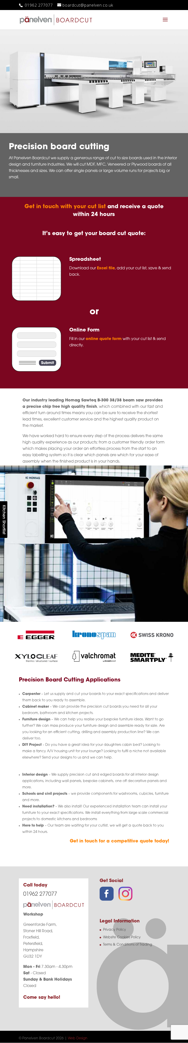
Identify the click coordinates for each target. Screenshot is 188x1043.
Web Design (77, 1038)
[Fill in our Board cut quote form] (36, 371)
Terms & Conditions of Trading (127, 945)
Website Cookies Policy (122, 937)
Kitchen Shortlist (4, 519)
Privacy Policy (114, 930)
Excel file (106, 268)
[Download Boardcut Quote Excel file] (36, 300)
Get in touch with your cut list (65, 207)
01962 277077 (38, 5)
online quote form (104, 339)
